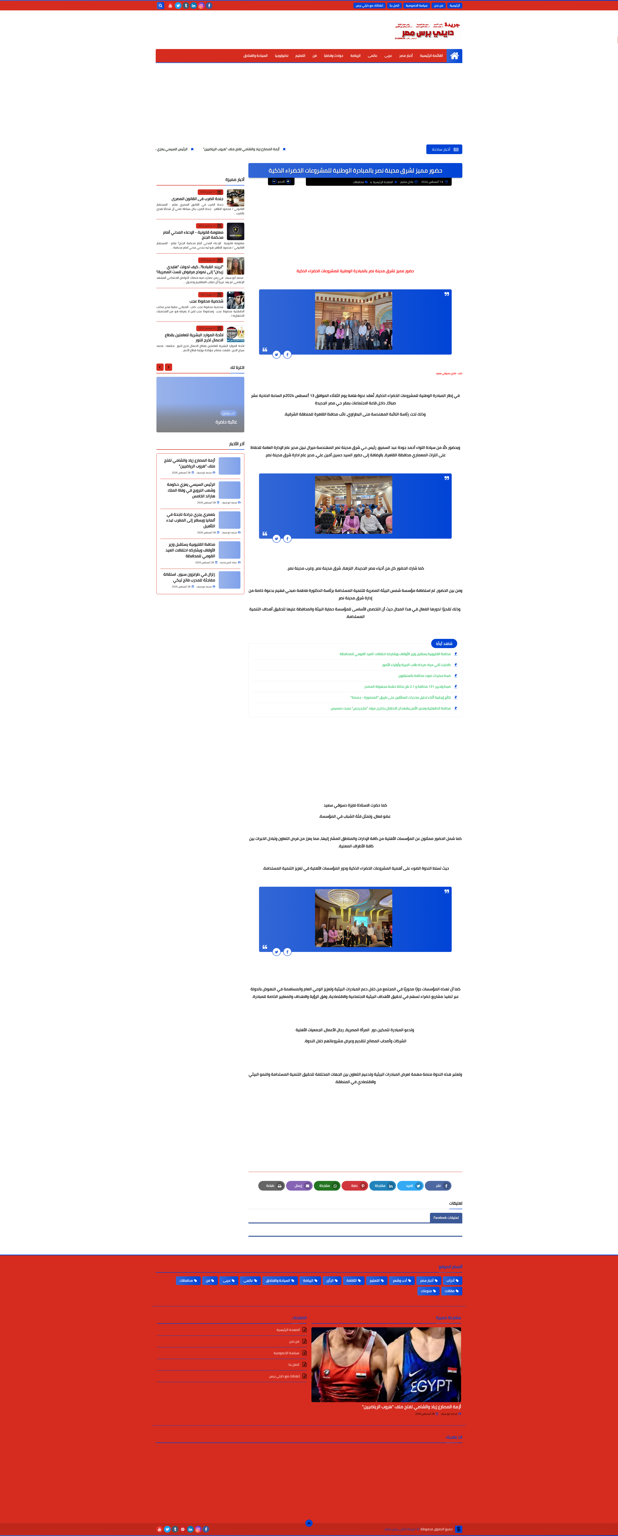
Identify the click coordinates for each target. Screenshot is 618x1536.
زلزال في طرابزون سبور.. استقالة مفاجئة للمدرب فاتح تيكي (189, 577)
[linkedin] (193, 5)
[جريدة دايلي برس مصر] (427, 29)
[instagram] (201, 5)
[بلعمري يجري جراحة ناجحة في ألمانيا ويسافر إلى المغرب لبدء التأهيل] (229, 520)
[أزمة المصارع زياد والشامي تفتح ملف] (229, 466)
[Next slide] (160, 367)
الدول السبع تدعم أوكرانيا (214, 422)
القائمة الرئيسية (431, 55)
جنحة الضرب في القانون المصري (197, 198)
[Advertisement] (309, 108)
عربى (388, 55)
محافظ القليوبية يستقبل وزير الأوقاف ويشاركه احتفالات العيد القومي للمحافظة (395, 654)
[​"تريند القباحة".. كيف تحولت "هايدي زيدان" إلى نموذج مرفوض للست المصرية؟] (235, 266)
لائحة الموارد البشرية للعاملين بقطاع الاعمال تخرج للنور (194, 337)
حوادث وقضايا (333, 55)
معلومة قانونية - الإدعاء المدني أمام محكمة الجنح (193, 235)
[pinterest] (182, 1529)
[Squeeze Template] (458, 1529)
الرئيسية (455, 5)
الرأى (330, 1280)
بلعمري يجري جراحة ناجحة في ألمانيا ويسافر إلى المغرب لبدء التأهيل (190, 520)
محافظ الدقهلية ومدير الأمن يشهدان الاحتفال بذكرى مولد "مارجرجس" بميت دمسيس (391, 708)
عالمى (372, 55)
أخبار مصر (406, 55)
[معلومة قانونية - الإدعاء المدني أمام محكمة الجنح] (235, 231)
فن (315, 55)
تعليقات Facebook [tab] (446, 1218)
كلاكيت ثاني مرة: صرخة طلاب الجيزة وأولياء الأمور (416, 665)
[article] (200, 404)
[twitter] (178, 5)
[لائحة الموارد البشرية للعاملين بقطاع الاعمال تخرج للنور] (235, 334)
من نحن (438, 5)
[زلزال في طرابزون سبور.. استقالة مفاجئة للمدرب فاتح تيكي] (229, 580)
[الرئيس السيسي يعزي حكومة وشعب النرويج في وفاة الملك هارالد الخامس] (229, 490)
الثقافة (352, 1280)
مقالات (450, 1291)
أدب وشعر (400, 1280)
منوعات (426, 1291)
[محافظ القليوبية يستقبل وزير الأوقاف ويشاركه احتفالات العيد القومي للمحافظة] (229, 550)
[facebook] (209, 5)
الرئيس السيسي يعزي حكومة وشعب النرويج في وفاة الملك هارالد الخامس (200, 149)
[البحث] (160, 5)
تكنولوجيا (281, 55)
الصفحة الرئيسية (383, 182)
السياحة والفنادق (256, 55)
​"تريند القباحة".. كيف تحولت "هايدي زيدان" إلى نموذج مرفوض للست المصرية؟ (189, 269)
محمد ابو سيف (449, 1413)
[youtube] (170, 5)
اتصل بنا (394, 5)
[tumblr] (186, 5)
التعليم (300, 55)
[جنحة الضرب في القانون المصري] (235, 198)
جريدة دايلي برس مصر (399, 1529)
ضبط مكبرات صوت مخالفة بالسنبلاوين (424, 675)
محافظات (358, 182)
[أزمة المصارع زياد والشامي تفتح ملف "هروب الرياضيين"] (386, 1364)
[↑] (309, 1523)
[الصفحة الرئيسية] (454, 55)
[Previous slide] (168, 367)
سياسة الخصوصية (417, 5)
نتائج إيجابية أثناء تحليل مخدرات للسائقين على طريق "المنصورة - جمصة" (401, 697)
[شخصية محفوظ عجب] (235, 300)
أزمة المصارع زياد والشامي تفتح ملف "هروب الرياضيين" (307, 149)
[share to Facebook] (287, 354)
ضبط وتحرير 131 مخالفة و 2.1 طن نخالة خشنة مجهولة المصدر (407, 686)
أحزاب (451, 1280)
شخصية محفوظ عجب (206, 301)
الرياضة (356, 55)
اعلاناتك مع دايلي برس (369, 5)
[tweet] (276, 354)
